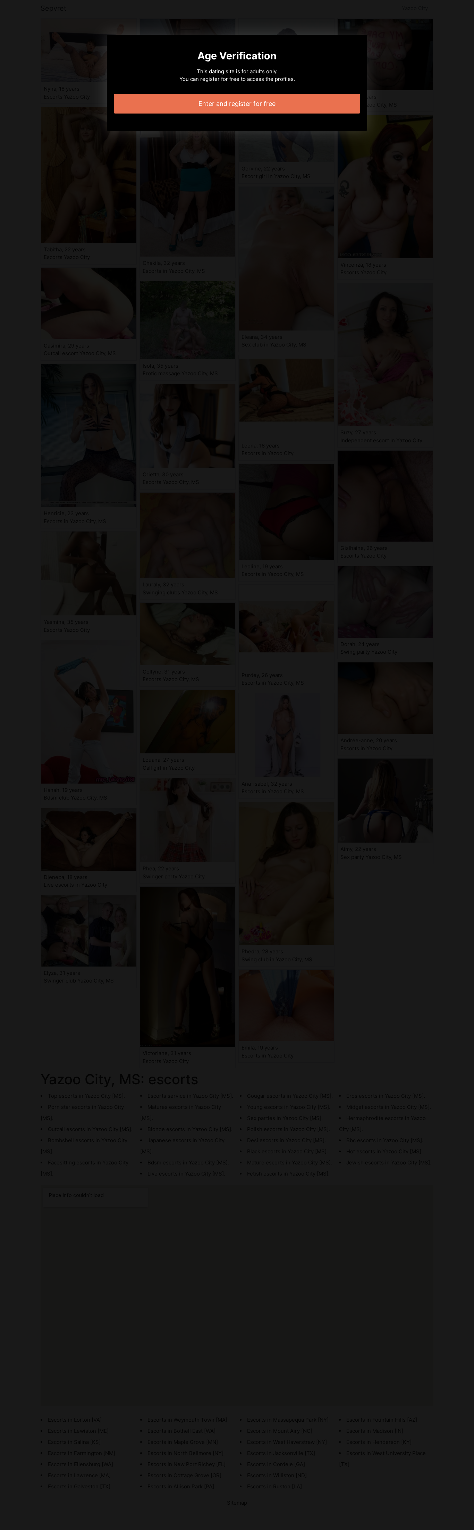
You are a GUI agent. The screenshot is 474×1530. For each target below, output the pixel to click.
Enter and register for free (237, 103)
